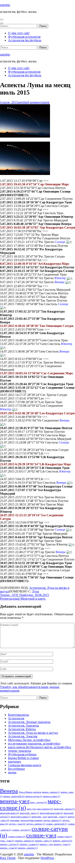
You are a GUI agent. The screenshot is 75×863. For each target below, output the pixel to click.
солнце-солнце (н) (16, 836)
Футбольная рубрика (22, 754)
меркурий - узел (39, 817)
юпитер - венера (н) (24, 841)
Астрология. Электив (22, 736)
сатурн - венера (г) (52, 820)
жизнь (12, 772)
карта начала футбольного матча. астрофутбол (39, 747)
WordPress (47, 858)
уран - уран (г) (7, 841)
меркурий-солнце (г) (21, 817)
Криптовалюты (18, 714)
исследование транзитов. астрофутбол (34, 743)
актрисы (37, 792)
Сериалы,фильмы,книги (24, 765)
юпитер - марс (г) (43, 841)
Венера (9, 791)
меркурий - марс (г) (29, 813)
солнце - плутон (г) (21, 830)
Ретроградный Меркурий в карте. (23, 598)
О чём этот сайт (19, 33)
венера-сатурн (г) (33, 796)
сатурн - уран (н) (17, 824)
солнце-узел (41, 835)
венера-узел (14, 801)
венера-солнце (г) (51, 796)
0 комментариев (38, 102)
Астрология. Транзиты (23, 725)
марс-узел (31, 809)
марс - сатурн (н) (38, 802)
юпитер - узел (46, 844)
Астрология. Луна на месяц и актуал (33, 732)
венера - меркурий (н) (14, 796)
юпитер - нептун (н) (62, 841)
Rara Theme (8, 858)
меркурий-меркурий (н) (51, 813)
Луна (35, 591)
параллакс (15, 820)
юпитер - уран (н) (8, 848)
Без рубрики (16, 768)
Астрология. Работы (22, 729)
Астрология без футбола (24, 40)
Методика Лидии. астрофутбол (29, 740)
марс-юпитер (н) (45, 809)
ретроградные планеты (31, 820)
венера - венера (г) (51, 792)
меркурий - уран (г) (57, 817)
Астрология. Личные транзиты (29, 722)
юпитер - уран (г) (62, 844)
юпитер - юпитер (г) (28, 848)
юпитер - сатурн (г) (9, 844)
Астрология (16, 718)
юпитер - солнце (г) (29, 844)
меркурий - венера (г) (64, 809)
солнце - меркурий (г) (56, 824)
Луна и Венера (26, 792)
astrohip (5, 5)
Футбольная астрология (24, 36)
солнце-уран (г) (64, 836)
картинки (14, 761)
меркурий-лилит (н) (9, 813)
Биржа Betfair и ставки (23, 758)
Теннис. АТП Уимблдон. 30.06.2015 (24, 595)
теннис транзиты (19, 750)
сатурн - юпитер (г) (35, 824)
